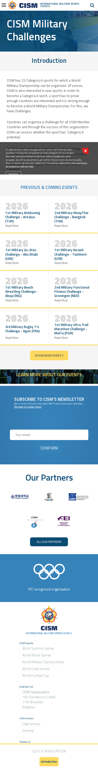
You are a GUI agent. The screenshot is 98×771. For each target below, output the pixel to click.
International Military (55, 4)
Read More (12, 225)
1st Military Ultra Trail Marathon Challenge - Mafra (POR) (71, 329)
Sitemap (28, 730)
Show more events (49, 355)
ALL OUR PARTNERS (49, 541)
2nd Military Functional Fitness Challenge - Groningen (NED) (71, 291)
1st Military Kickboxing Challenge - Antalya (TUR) (22, 217)
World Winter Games (36, 655)
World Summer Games (38, 648)
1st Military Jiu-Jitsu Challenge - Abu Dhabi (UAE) (21, 254)
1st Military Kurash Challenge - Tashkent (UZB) (70, 254)
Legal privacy (31, 723)
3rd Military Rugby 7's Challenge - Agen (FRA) (22, 329)
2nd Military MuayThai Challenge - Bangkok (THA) (71, 217)
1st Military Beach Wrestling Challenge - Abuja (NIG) (21, 291)
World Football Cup (35, 675)
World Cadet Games (35, 668)
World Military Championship (42, 662)
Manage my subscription (28, 407)
